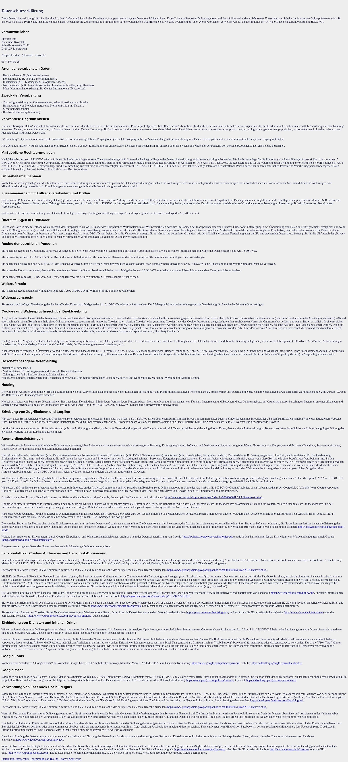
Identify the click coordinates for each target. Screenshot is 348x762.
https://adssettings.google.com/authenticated (276, 663)
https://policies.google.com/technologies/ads (208, 536)
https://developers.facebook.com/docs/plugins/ (276, 700)
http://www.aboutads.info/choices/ (289, 749)
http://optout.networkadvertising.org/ (207, 612)
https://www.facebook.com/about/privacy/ (39, 739)
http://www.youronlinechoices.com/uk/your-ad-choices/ (59, 615)
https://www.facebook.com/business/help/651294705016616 (155, 596)
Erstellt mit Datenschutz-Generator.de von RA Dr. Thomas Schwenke (41, 758)
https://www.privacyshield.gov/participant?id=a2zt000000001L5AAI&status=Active (213, 497)
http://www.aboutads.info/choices (304, 612)
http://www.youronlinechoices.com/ (28, 752)
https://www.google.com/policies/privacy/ (215, 663)
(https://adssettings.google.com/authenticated (26, 539)
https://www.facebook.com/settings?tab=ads (115, 605)
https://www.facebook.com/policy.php (292, 592)
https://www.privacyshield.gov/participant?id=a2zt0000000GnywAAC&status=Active (216, 569)
